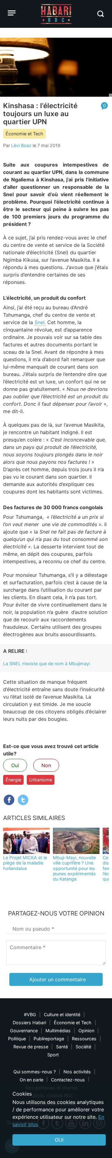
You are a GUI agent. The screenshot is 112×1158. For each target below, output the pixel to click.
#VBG (30, 1014)
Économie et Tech (24, 133)
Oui (15, 765)
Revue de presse (30, 1046)
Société (83, 1046)
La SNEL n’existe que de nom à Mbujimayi (46, 663)
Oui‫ (59, 1140)
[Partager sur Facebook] (9, 800)
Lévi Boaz (21, 145)
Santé (62, 1046)
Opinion (86, 1030)
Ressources (84, 1038)
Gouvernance (24, 1030)
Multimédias (58, 1030)
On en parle (31, 1079)
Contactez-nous (68, 1079)
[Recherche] (100, 13)
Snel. (40, 322)
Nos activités (77, 1071)
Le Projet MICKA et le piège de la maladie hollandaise (25, 863)
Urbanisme (40, 779)
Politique (17, 1038)
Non (46, 765)
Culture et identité (62, 1014)
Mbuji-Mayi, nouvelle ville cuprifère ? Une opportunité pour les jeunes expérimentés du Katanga (74, 868)
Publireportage (49, 1038)
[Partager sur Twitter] (23, 800)
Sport (53, 1054)
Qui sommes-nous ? (34, 1071)
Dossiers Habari (29, 1022)
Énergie (13, 779)
